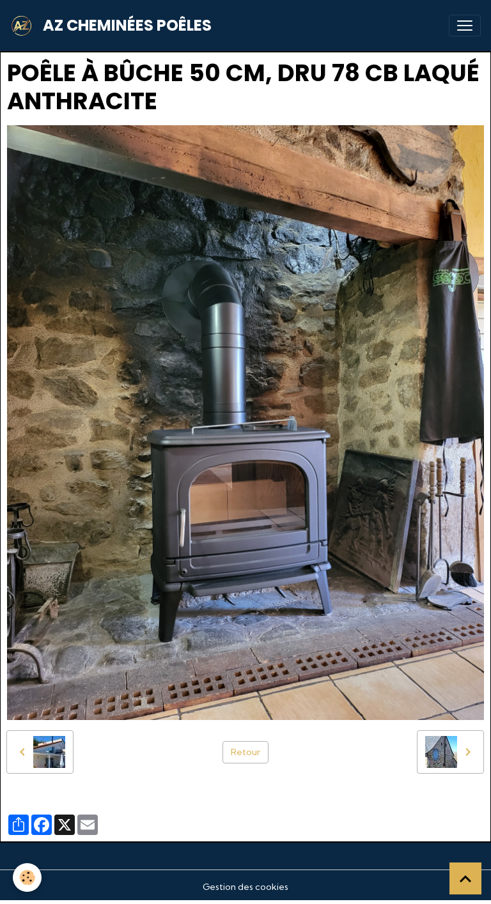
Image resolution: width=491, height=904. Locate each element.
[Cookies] (27, 877)
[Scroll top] (465, 878)
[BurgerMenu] (465, 25)
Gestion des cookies (245, 887)
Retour (245, 752)
